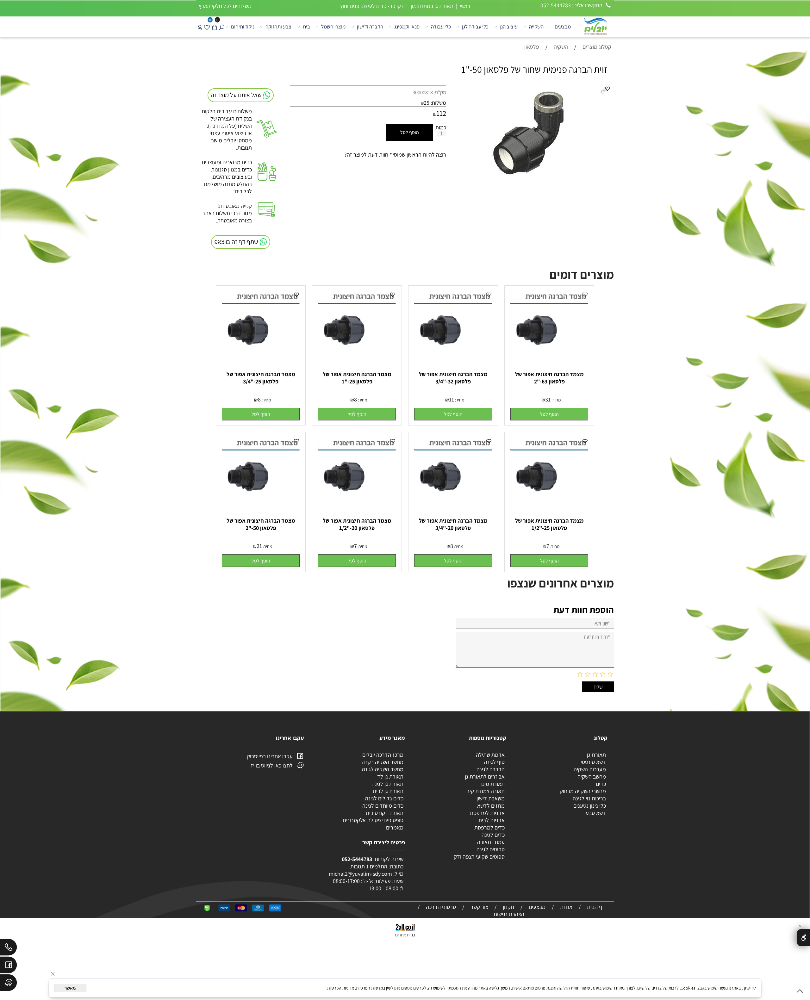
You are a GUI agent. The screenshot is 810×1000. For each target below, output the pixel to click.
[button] (549, 414)
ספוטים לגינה (491, 849)
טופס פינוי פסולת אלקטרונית (373, 820)
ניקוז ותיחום (242, 26)
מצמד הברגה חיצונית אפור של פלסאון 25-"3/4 (261, 377)
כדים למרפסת (489, 827)
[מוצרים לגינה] (595, 25)
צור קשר (479, 906)
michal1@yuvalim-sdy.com (360, 873)
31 (548, 399)
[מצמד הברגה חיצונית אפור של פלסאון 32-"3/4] (453, 343)
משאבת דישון (490, 798)
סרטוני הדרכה (441, 906)
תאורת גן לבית (388, 791)
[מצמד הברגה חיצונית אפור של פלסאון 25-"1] (357, 343)
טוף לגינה (494, 762)
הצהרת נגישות (509, 914)
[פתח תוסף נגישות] (803, 937)
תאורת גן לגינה (387, 783)
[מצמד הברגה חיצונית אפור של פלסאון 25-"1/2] (549, 490)
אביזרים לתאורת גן (485, 776)
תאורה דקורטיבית (384, 813)
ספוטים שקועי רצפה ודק (479, 856)
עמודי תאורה (491, 842)
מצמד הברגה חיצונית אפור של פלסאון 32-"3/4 (453, 377)
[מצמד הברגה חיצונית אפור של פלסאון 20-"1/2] (357, 490)
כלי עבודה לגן (475, 26)
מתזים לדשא (490, 805)
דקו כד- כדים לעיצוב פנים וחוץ (372, 5)
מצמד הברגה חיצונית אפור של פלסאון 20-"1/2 (357, 524)
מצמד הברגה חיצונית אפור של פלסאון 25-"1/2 (549, 524)
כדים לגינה (493, 834)
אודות (566, 906)
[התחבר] (199, 26)
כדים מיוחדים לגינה (382, 805)
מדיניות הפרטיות (340, 988)
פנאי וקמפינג (407, 26)
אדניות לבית (491, 820)
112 (441, 113)
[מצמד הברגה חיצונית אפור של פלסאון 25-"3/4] (261, 343)
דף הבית (596, 906)
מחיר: (556, 400)
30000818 (423, 92)
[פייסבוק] (8, 966)
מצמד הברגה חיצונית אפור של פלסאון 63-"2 (549, 377)
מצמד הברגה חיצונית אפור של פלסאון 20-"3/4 (453, 524)
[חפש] (221, 26)
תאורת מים (493, 783)
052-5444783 (357, 859)
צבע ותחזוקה (278, 26)
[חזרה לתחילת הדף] (800, 992)
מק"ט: (440, 92)
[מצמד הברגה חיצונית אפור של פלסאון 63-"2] (549, 343)
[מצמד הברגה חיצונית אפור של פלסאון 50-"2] (261, 490)
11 (451, 399)
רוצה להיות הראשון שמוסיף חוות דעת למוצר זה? (395, 154)
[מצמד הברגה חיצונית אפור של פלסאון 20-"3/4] (453, 490)
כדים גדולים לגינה (384, 798)
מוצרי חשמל (333, 26)
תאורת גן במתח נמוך (430, 5)
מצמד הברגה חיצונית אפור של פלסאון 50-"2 (261, 524)
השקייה (536, 26)
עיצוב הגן (509, 26)
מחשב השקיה (591, 776)
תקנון (508, 906)
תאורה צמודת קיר (486, 791)
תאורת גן (596, 754)
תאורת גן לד (390, 776)
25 (426, 102)
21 (259, 546)
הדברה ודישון (370, 26)
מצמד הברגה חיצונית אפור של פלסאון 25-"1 (357, 377)
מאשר (70, 988)
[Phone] (8, 949)
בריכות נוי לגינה (589, 798)
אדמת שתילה (490, 754)
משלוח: (438, 102)
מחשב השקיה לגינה (382, 769)
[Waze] (8, 984)
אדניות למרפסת (487, 813)
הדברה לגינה (490, 769)
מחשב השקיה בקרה (382, 762)
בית (306, 26)
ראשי (464, 5)
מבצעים (563, 26)
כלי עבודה (441, 26)
